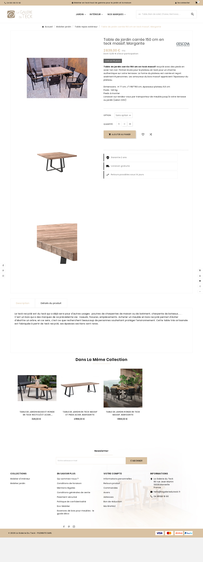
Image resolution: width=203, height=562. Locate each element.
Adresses (109, 497)
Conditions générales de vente (73, 492)
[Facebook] (64, 527)
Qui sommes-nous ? (68, 478)
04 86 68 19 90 (161, 496)
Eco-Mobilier (63, 506)
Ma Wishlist (110, 506)
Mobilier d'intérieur (20, 478)
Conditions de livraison (69, 483)
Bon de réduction (113, 501)
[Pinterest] (69, 527)
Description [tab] (22, 303)
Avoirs (107, 492)
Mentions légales (66, 487)
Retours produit (112, 483)
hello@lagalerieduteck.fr (167, 491)
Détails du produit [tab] (51, 303)
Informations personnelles (118, 478)
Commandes (111, 487)
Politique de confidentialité (71, 501)
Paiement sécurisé (67, 497)
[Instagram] (74, 527)
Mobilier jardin (17, 483)
